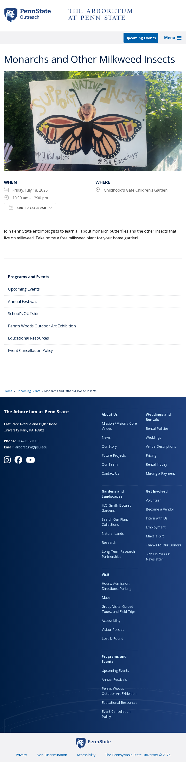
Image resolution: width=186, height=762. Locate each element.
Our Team (110, 464)
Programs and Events (28, 276)
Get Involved (157, 491)
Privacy (21, 755)
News (106, 437)
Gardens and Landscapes (113, 494)
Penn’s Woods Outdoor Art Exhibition (42, 326)
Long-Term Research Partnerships (118, 554)
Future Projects (114, 455)
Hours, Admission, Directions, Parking (116, 586)
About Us (110, 414)
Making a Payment (160, 473)
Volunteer (153, 500)
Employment (156, 527)
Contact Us (110, 473)
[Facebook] (18, 460)
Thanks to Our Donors (163, 545)
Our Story (109, 446)
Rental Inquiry (156, 464)
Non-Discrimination (52, 755)
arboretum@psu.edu (31, 447)
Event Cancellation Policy (30, 350)
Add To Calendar (31, 208)
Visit (105, 574)
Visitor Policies (113, 629)
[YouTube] (30, 460)
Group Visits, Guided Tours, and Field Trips (119, 609)
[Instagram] (7, 460)
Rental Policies (157, 428)
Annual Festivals (22, 301)
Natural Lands (113, 533)
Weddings (153, 437)
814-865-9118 (28, 441)
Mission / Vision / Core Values (119, 426)
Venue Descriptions (161, 446)
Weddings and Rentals (158, 417)
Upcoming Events (140, 38)
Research (109, 542)
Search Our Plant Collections (115, 522)
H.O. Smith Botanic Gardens (116, 508)
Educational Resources (28, 338)
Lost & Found (112, 638)
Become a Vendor (160, 509)
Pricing (151, 455)
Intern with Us (157, 518)
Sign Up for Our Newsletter (158, 556)
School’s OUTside (23, 313)
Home (8, 391)
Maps (106, 597)
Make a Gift (155, 536)
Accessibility (111, 620)
